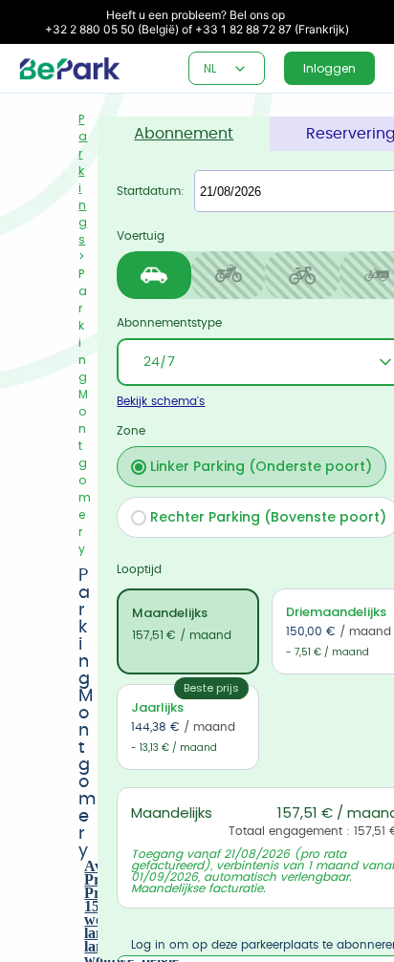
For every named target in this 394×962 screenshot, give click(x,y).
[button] (240, 68)
